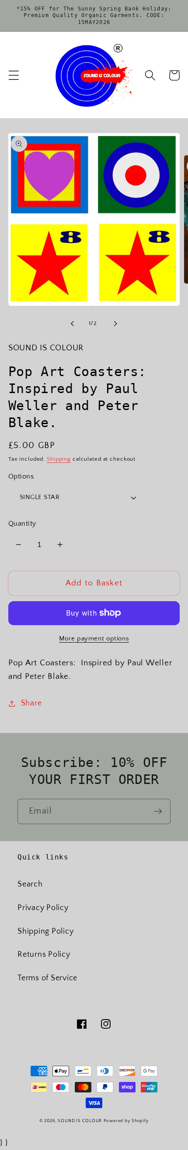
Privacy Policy (43, 908)
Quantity (22, 523)
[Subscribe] (158, 811)
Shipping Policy (45, 931)
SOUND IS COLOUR (80, 1120)
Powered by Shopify (126, 1120)
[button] (14, 75)
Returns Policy (43, 954)
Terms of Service (47, 978)
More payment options (94, 638)
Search (30, 884)
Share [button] (31, 703)
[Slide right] (115, 323)
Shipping (59, 459)
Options (21, 476)
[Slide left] (72, 323)
